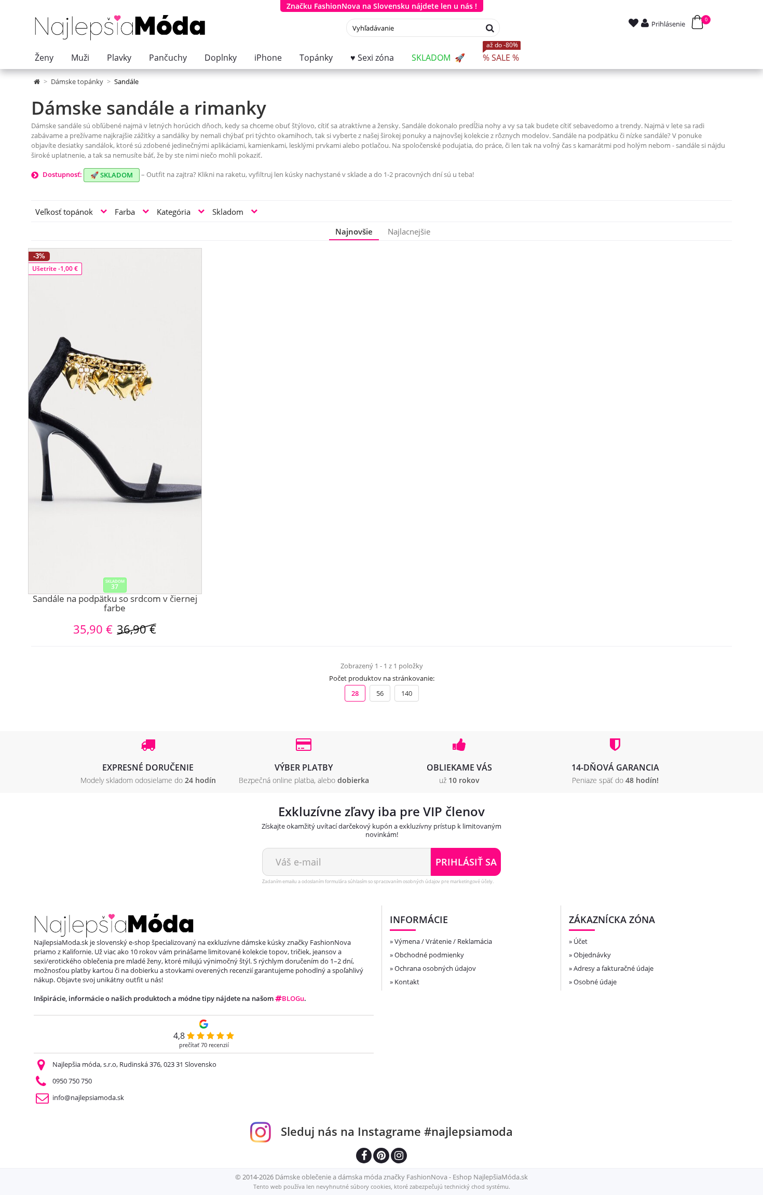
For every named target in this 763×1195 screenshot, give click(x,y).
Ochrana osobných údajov (435, 968)
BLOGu (293, 998)
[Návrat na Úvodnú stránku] (38, 81)
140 (406, 693)
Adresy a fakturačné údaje (613, 968)
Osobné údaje (595, 981)
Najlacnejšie (409, 231)
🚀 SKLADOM (111, 175)
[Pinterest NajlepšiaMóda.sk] (381, 1156)
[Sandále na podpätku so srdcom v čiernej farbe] (115, 421)
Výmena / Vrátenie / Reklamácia (443, 941)
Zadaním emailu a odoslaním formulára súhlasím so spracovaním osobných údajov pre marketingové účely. (378, 881)
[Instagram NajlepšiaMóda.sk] (399, 1156)
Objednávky (592, 954)
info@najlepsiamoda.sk (88, 1097)
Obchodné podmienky (429, 954)
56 (380, 693)
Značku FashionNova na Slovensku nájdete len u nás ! (382, 6)
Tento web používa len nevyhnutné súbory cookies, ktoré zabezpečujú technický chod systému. (381, 1186)
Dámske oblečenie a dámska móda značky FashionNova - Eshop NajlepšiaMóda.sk (401, 1177)
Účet (581, 941)
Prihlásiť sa (466, 862)
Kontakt (406, 981)
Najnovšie (354, 231)
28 (355, 693)
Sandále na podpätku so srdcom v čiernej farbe (115, 604)
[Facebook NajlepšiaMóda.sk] (364, 1156)
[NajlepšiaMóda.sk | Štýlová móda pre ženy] (120, 27)
